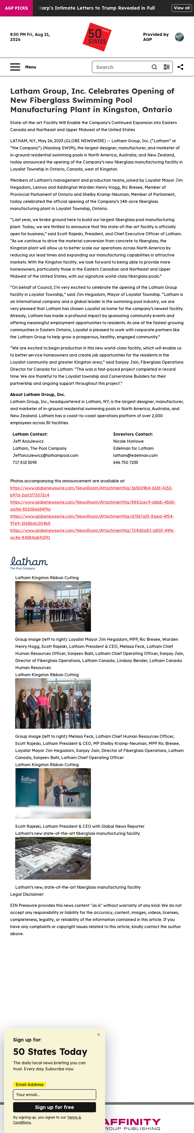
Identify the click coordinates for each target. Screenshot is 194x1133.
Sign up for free (54, 1107)
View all (182, 7)
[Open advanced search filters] (166, 67)
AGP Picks (16, 8)
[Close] (98, 1034)
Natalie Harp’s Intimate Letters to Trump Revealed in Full (87, 8)
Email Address (29, 1084)
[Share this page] (180, 67)
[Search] (154, 67)
